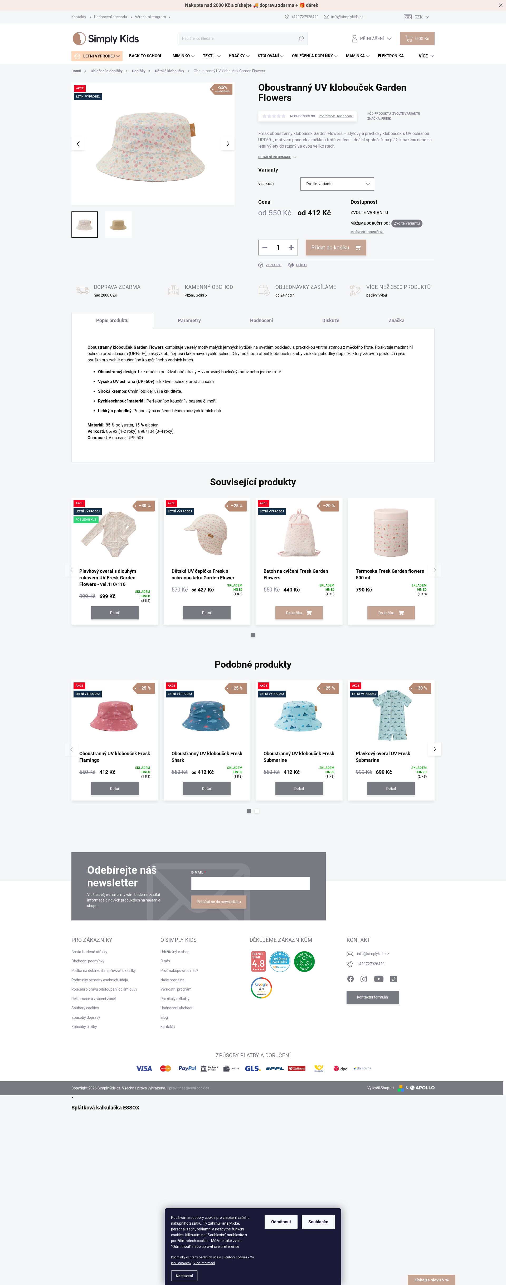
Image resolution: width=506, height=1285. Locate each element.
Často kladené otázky (89, 952)
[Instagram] (364, 978)
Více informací (204, 1263)
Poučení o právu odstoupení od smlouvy (104, 989)
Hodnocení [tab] (261, 320)
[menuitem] (97, 56)
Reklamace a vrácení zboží (93, 999)
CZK (418, 17)
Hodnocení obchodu (110, 17)
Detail (115, 613)
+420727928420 (371, 964)
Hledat (301, 38)
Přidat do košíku (330, 247)
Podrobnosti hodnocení (336, 116)
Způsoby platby (84, 1027)
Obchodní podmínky (87, 961)
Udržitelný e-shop (174, 952)
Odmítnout (281, 1221)
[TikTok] (393, 978)
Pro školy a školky (174, 999)
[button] (253, 635)
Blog (164, 1017)
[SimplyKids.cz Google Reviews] (261, 988)
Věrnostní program (150, 17)
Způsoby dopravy (85, 1017)
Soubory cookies (85, 1008)
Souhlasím (318, 1221)
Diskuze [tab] (330, 320)
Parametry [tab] (189, 320)
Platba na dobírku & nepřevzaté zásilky (103, 970)
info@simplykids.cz (373, 954)
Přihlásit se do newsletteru (219, 902)
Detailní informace (274, 157)
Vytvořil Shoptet (380, 1088)
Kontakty (78, 17)
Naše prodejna (172, 980)
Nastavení (184, 1276)
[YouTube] (379, 978)
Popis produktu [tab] (112, 320)
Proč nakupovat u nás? (179, 970)
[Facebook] (350, 978)
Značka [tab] (397, 320)
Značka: (379, 118)
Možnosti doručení (367, 232)
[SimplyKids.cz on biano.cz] (258, 961)
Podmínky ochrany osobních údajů (196, 1257)
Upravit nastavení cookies (188, 1088)
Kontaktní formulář (372, 997)
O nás (165, 961)
